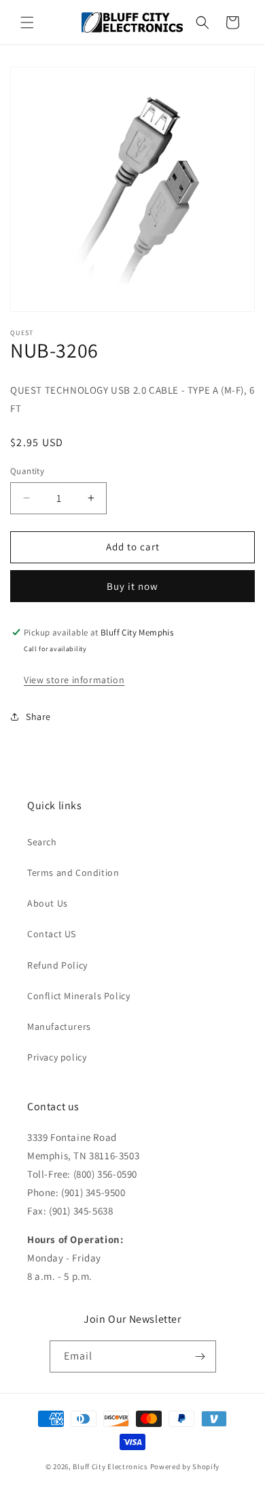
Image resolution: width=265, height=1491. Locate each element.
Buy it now (132, 586)
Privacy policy (56, 1057)
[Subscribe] (200, 1356)
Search (42, 842)
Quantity (27, 471)
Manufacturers (59, 1026)
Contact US (51, 934)
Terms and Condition (73, 872)
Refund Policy (57, 965)
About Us (47, 903)
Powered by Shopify (185, 1466)
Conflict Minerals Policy (78, 996)
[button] (27, 22)
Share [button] (38, 716)
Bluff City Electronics (111, 1466)
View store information (74, 680)
